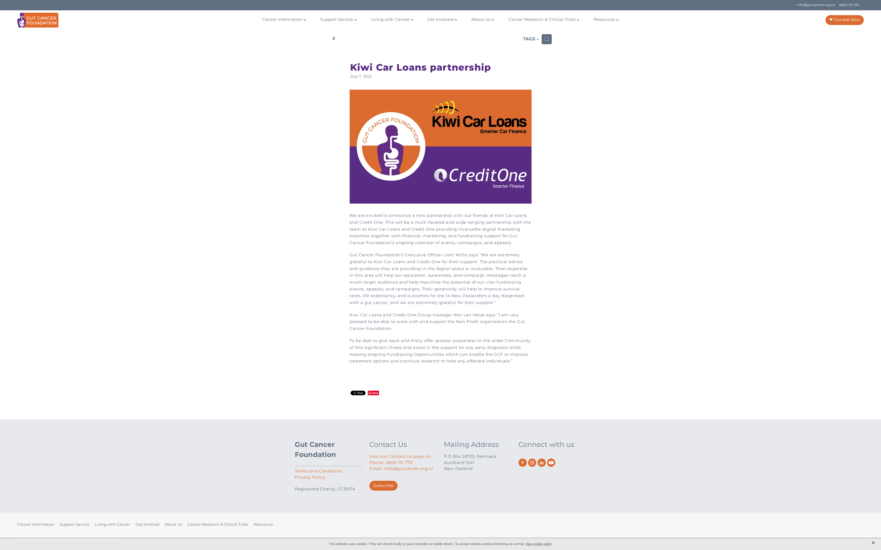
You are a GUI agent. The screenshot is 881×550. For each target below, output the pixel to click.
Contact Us (388, 444)
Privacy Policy (310, 477)
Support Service (337, 19)
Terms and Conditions (319, 471)
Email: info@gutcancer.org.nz (401, 468)
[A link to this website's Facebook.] (523, 463)
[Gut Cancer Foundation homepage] (102, 20)
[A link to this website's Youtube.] (551, 463)
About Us (481, 19)
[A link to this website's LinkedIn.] (542, 463)
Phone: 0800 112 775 (390, 462)
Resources (605, 19)
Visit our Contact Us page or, (400, 456)
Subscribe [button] (383, 485)
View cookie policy (538, 544)
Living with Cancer (391, 19)
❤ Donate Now (844, 20)
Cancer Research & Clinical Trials (542, 19)
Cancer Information (283, 19)
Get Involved (440, 19)
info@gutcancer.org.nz (816, 5)
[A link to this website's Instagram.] (532, 463)
